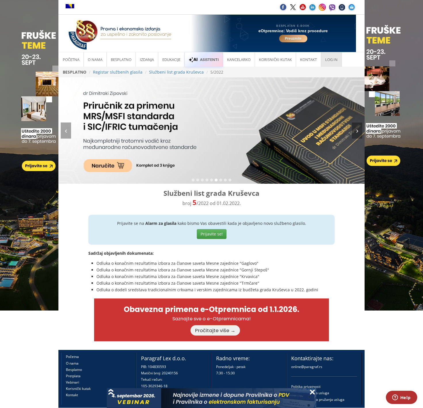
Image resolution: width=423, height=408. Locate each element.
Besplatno (121, 59)
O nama (95, 59)
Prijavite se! (212, 234)
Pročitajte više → (215, 330)
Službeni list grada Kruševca (176, 72)
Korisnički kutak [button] (275, 59)
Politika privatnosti (306, 386)
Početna (71, 59)
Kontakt (72, 394)
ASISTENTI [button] (209, 59)
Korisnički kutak (78, 388)
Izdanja (147, 59)
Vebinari (72, 382)
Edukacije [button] (171, 59)
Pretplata (73, 375)
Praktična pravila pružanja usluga (317, 399)
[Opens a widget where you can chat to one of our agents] (401, 398)
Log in (331, 59)
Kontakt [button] (308, 59)
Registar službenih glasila (117, 72)
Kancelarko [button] (239, 59)
